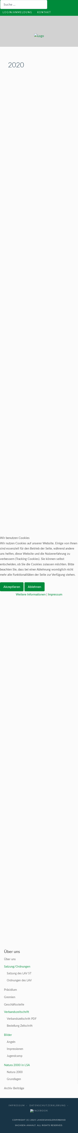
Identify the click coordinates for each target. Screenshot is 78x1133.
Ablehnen (34, 586)
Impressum (55, 594)
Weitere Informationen (31, 594)
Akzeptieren (11, 586)
